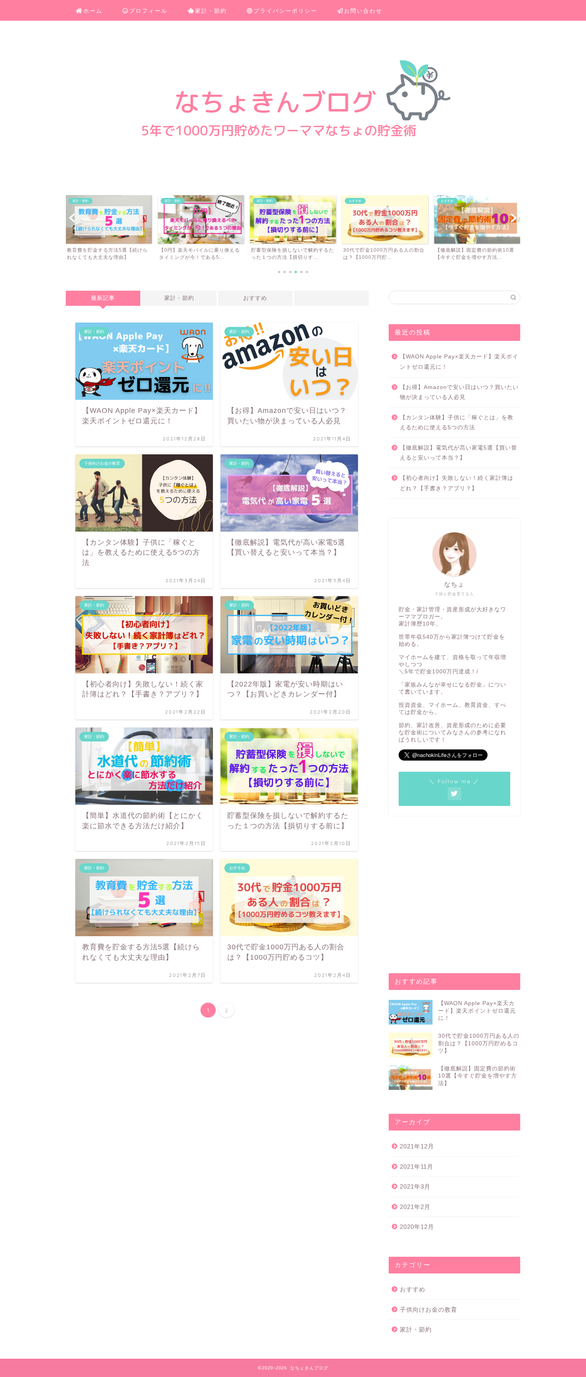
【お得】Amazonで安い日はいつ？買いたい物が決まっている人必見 (459, 392)
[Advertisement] (454, 897)
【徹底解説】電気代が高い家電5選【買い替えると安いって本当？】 (458, 453)
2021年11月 (416, 1166)
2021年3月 (415, 1186)
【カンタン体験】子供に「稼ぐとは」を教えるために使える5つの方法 (456, 423)
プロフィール (148, 10)
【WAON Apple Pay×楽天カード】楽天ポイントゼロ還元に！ (459, 362)
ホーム (92, 10)
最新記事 (103, 298)
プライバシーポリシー (285, 10)
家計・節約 (211, 10)
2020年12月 (417, 1226)
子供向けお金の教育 (428, 1309)
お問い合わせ (363, 10)
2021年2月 (415, 1206)
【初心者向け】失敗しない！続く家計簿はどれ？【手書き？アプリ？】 (456, 483)
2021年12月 (417, 1146)
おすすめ (255, 298)
